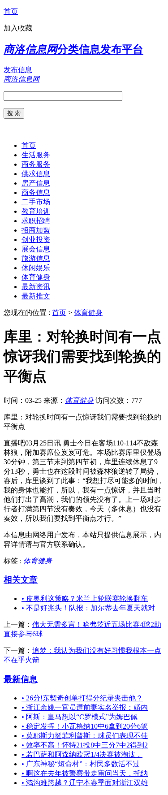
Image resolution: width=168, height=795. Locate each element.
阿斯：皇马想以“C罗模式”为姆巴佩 (80, 717)
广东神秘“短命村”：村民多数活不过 (81, 764)
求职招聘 (36, 221)
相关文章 (21, 579)
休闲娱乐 (36, 268)
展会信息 (36, 249)
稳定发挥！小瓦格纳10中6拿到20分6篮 (85, 726)
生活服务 (36, 155)
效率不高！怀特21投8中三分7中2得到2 (85, 745)
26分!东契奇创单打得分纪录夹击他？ (82, 698)
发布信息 (18, 69)
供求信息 (36, 173)
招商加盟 (36, 230)
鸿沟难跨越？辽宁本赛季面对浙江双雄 (85, 782)
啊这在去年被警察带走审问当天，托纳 (85, 773)
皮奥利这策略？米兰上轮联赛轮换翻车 (85, 598)
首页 (11, 11)
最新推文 (36, 296)
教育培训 (36, 211)
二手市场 (36, 202)
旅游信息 (36, 258)
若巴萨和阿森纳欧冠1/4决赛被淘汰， (82, 754)
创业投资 (36, 239)
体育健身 (36, 277)
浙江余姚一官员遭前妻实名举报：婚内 (85, 707)
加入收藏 (18, 28)
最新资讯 (36, 286)
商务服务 (36, 164)
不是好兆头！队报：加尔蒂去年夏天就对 (88, 608)
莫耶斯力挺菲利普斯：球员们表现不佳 (85, 735)
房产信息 (36, 183)
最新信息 (21, 679)
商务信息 (36, 192)
